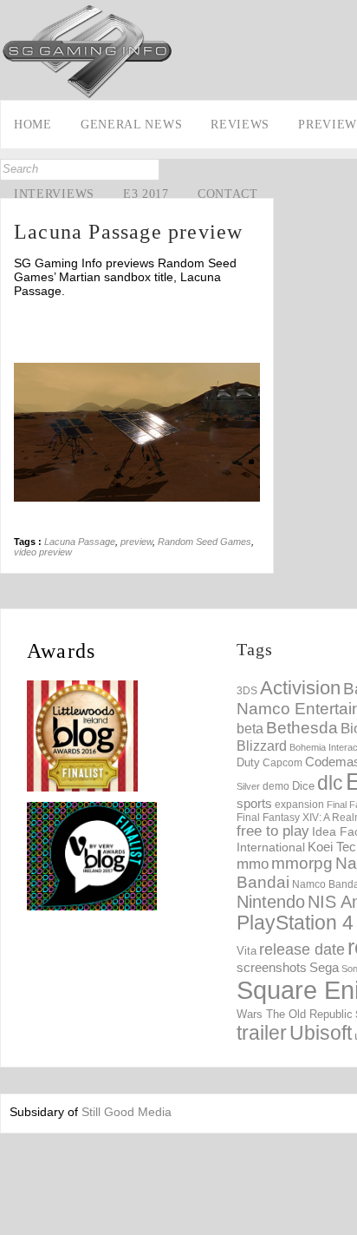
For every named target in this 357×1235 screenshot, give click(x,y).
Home (33, 124)
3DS (247, 691)
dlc (330, 783)
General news (131, 124)
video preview (43, 552)
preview (136, 541)
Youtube (15, 250)
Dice (303, 785)
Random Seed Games (204, 541)
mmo (253, 864)
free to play (273, 831)
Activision (300, 688)
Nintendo (271, 901)
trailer (262, 1033)
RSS (15, 277)
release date (302, 949)
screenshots (272, 967)
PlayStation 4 (295, 923)
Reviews (240, 124)
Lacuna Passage (79, 541)
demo (276, 786)
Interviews (54, 193)
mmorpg (302, 863)
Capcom (282, 763)
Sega (324, 967)
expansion (299, 804)
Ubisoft (320, 1033)
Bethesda (302, 728)
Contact (228, 193)
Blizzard (262, 745)
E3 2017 (146, 193)
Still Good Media (126, 1112)
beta (250, 728)
